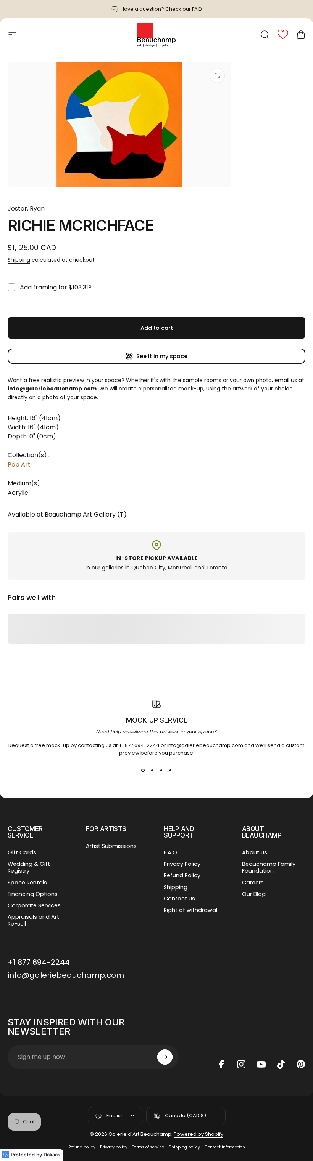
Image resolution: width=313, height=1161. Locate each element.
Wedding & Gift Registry (29, 867)
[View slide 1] (142, 770)
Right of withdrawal (190, 910)
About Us (254, 852)
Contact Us (179, 898)
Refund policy (81, 1147)
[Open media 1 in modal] (217, 75)
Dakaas (52, 1154)
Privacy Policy (182, 863)
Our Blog (254, 894)
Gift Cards (22, 852)
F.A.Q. (171, 852)
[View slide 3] (161, 770)
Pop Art (19, 464)
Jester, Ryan (26, 208)
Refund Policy (182, 875)
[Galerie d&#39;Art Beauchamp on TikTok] (281, 1064)
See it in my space (161, 356)
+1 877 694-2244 (139, 745)
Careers (253, 882)
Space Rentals (27, 882)
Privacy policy (113, 1147)
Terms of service (148, 1147)
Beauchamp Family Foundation (268, 867)
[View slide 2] (151, 770)
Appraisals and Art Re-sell (33, 920)
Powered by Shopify (198, 1134)
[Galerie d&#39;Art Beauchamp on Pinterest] (300, 1064)
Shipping (19, 260)
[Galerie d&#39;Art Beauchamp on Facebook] (221, 1064)
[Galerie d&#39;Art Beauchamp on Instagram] (241, 1064)
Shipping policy (184, 1147)
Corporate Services (34, 905)
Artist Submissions (111, 846)
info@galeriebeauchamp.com (205, 745)
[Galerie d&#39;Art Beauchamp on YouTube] (261, 1064)
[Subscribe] (165, 1057)
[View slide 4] (170, 770)
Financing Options (33, 894)
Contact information (225, 1147)
